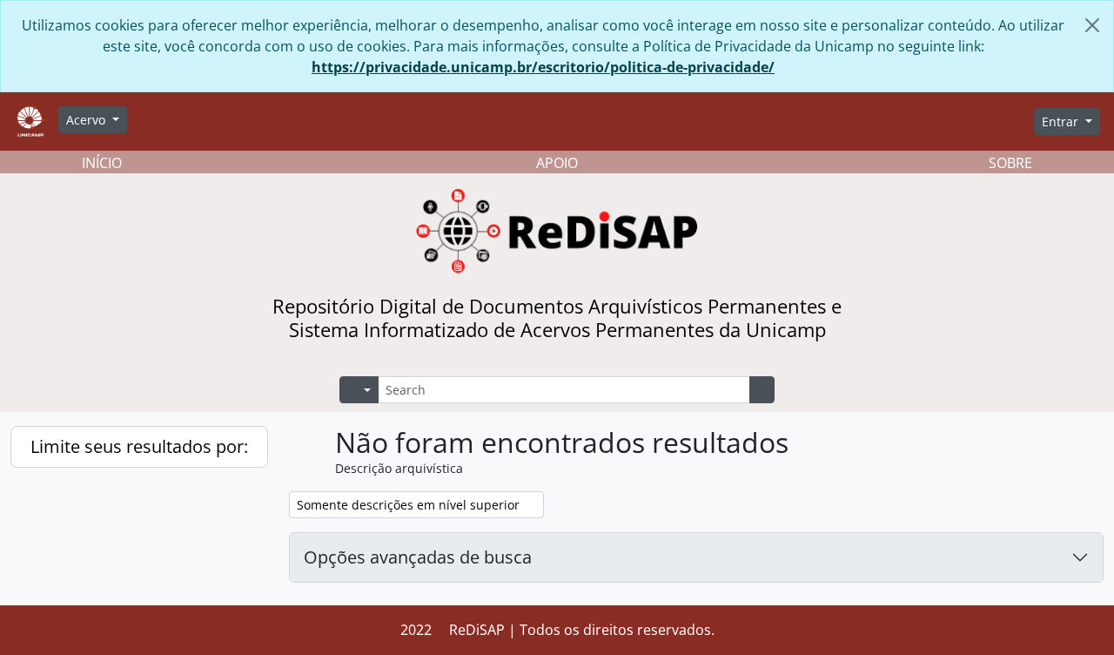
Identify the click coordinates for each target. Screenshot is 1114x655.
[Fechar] (1092, 25)
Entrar (1062, 121)
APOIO (557, 162)
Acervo (87, 119)
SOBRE (1010, 162)
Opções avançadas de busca (418, 557)
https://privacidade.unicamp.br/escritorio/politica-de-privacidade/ (543, 67)
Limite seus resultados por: (139, 446)
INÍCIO (102, 162)
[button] (893, 122)
